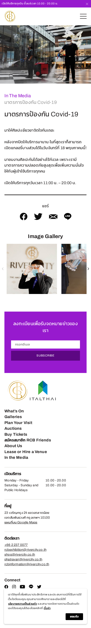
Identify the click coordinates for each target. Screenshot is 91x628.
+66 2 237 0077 (16, 545)
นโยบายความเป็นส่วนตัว (22, 603)
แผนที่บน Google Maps (20, 522)
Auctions (13, 428)
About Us (13, 446)
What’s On (14, 411)
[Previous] (3, 54)
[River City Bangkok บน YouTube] (22, 587)
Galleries (13, 417)
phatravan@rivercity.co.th (23, 559)
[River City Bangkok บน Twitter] (39, 587)
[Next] (87, 54)
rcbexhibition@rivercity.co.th (25, 549)
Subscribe (45, 355)
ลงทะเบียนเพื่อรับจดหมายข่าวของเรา (45, 327)
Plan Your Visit (18, 423)
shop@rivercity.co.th (19, 554)
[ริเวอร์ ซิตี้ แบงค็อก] (9, 16)
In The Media (17, 95)
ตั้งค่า (47, 608)
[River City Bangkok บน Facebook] (6, 587)
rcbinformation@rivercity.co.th (26, 564)
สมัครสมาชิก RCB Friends (27, 440)
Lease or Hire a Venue (25, 452)
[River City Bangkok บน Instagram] (14, 587)
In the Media (16, 457)
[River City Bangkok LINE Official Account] (31, 587)
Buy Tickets (15, 434)
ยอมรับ (74, 616)
